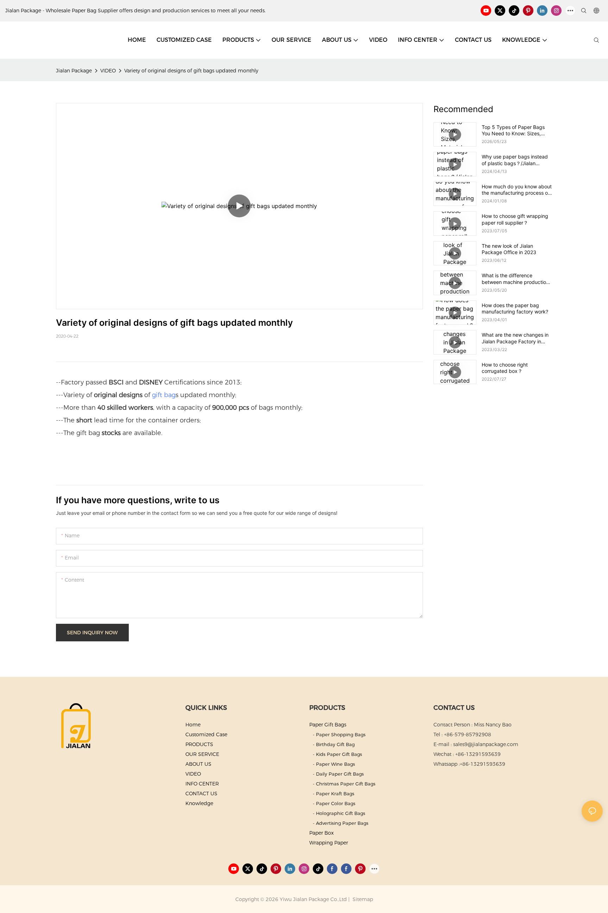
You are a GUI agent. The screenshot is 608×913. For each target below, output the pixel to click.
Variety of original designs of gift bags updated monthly (191, 70)
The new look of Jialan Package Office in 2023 (509, 249)
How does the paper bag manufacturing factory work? (515, 308)
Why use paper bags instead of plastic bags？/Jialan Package (515, 160)
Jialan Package (74, 70)
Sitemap (362, 899)
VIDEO (108, 70)
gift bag (164, 395)
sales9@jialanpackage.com (485, 744)
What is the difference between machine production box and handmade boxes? (515, 278)
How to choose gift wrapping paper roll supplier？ (515, 219)
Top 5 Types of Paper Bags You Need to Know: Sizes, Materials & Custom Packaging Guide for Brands (517, 130)
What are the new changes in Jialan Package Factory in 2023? (515, 338)
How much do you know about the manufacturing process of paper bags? (517, 189)
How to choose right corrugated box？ (505, 368)
